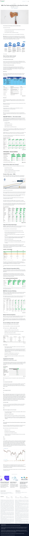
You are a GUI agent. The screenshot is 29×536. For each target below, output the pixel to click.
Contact (25, 496)
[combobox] (24, 1)
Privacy (20, 496)
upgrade (24, 469)
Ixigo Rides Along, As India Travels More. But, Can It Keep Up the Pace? (24, 483)
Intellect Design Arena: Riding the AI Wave (13, 482)
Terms (16, 496)
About (6, 496)
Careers (11, 496)
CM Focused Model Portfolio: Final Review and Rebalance (5, 482)
